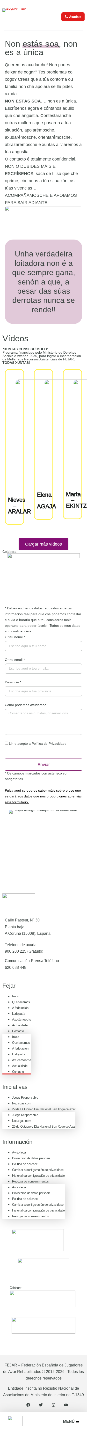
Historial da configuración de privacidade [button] (38, 1175)
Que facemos (21, 1002)
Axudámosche (21, 1019)
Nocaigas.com (21, 1103)
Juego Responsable (25, 1097)
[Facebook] (28, 1405)
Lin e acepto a (37, 743)
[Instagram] (53, 1405)
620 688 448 (15, 967)
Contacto (18, 1031)
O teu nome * (15, 637)
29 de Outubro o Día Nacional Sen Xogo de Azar (43, 1109)
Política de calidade (25, 1164)
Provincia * (13, 682)
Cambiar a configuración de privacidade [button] (38, 1170)
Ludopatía (18, 1013)
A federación (20, 1008)
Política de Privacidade (49, 743)
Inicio (15, 996)
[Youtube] (66, 1405)
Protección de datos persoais (31, 1158)
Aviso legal (19, 1152)
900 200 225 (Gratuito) (24, 951)
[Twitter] (41, 1405)
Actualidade (20, 1025)
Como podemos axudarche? (26, 705)
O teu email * (15, 660)
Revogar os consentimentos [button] (30, 1181)
